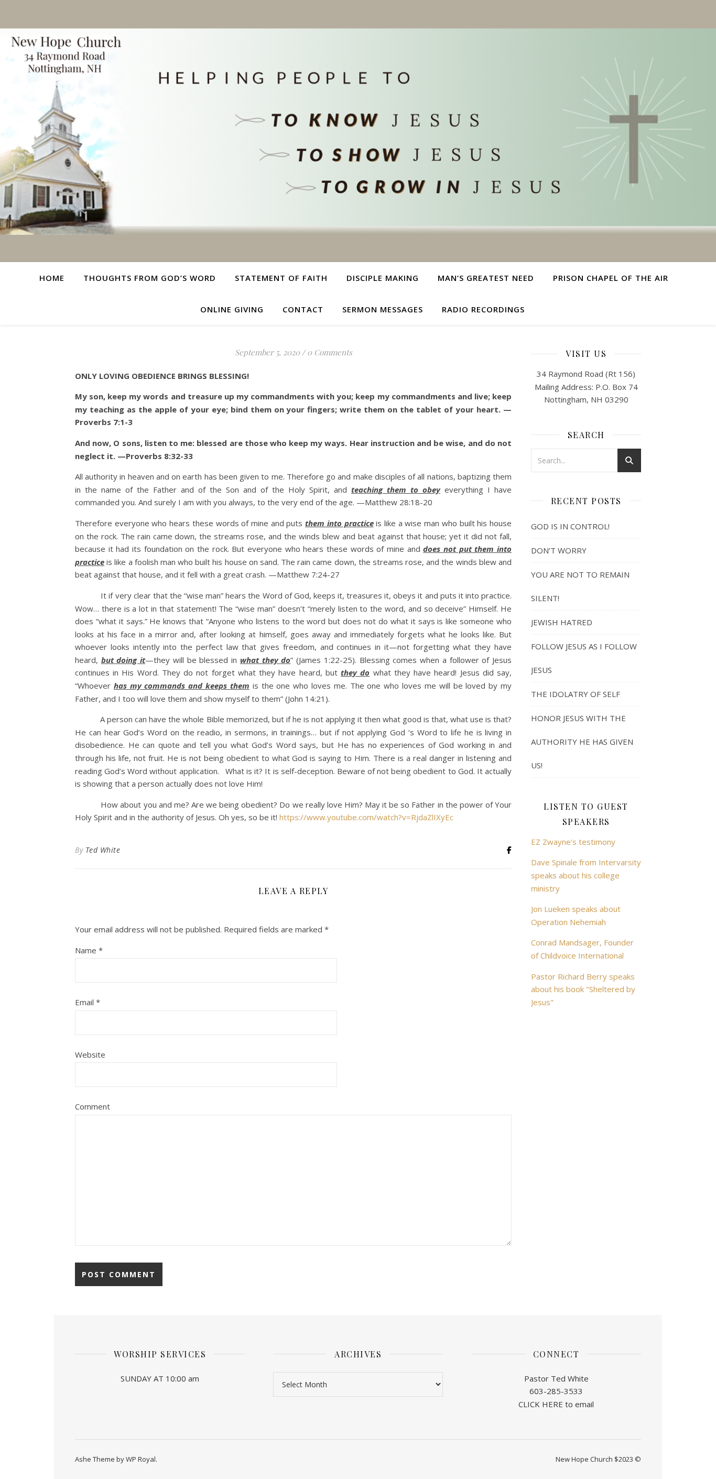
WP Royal (141, 1459)
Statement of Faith (281, 278)
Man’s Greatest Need (486, 278)
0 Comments (329, 352)
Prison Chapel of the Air (610, 278)
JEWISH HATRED (561, 622)
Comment (92, 1106)
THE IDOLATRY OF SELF (575, 694)
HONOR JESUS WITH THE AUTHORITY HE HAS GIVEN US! (582, 741)
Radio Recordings (483, 309)
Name (89, 950)
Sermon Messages (382, 309)
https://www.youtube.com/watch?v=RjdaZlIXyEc (366, 817)
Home (51, 278)
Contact (303, 309)
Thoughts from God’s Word (149, 278)
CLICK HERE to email (556, 1404)
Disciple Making (382, 278)
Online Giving (232, 309)
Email (87, 1002)
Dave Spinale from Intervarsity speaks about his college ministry (586, 875)
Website (90, 1054)
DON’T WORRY (559, 550)
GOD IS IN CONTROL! (570, 526)
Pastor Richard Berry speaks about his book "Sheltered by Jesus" (583, 989)
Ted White (103, 850)
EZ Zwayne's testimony (573, 841)
